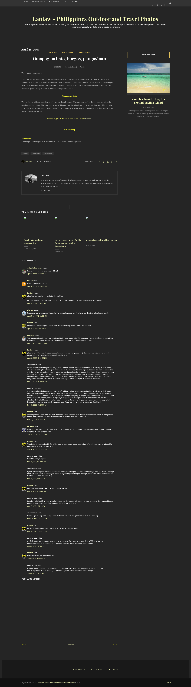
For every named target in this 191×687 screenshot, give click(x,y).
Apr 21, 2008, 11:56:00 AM (36, 328)
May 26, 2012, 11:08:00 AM (37, 519)
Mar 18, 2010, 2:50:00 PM (36, 462)
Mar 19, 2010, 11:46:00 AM (36, 479)
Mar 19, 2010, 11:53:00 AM (36, 491)
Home (26, 1)
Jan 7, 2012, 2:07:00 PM (36, 506)
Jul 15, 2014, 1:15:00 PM (35, 573)
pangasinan (67, 53)
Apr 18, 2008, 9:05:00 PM (36, 274)
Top (168, 682)
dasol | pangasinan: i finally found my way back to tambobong (68, 243)
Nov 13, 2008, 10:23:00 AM (37, 405)
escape (30, 280)
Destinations (38, 1)
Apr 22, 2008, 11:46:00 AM (37, 343)
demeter (30, 335)
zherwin (87, 119)
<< (24, 644)
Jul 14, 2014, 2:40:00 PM (36, 559)
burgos (53, 53)
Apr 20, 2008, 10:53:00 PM (37, 286)
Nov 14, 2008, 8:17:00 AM (36, 420)
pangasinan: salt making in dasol (101, 240)
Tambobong (84, 53)
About (75, 1)
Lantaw (28, 162)
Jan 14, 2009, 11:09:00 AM (37, 449)
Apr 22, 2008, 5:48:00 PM (37, 358)
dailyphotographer (34, 268)
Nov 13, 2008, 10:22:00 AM (37, 381)
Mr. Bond (30, 426)
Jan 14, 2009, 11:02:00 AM (37, 434)
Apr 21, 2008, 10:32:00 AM (37, 316)
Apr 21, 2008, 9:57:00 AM (36, 303)
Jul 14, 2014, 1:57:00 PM (36, 546)
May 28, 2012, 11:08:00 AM (37, 531)
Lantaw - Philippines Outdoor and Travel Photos (95, 19)
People (65, 1)
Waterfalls (54, 1)
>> (114, 644)
